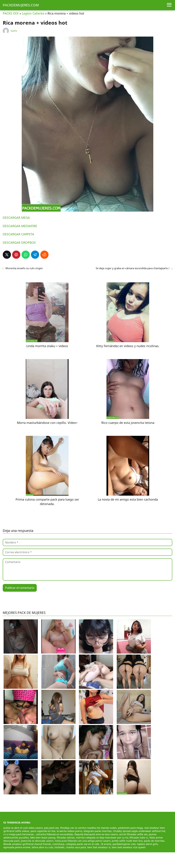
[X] (7, 255)
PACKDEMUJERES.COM (21, 5)
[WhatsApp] (26, 255)
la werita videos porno (69, 831)
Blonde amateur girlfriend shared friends (27, 844)
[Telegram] (35, 255)
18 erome (105, 844)
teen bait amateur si (98, 847)
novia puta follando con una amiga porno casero (82, 840)
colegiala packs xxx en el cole (82, 844)
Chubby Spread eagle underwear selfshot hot (139, 831)
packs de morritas (154, 840)
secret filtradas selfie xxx (133, 834)
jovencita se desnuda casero (37, 840)
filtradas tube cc (139, 837)
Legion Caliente (33, 13)
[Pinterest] (16, 255)
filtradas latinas (66, 837)
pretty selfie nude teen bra (127, 840)
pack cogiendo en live (43, 831)
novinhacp (58, 844)
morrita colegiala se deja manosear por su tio (102, 837)
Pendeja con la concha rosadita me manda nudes (88, 827)
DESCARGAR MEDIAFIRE (20, 226)
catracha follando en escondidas (54, 834)
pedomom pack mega (130, 827)
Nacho (14, 30)
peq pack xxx (51, 827)
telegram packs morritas (98, 831)
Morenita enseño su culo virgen (24, 268)
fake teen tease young (42, 837)
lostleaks (59, 847)
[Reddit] (44, 255)
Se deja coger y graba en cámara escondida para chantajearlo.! (133, 268)
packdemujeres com (124, 844)
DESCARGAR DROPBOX (19, 242)
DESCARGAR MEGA (16, 218)
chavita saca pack (76, 847)
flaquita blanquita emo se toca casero (96, 834)
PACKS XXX (11, 13)
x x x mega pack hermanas (19, 834)
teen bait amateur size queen (129, 847)
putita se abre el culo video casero (23, 827)
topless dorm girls (147, 844)
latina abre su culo (42, 847)
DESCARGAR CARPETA (18, 234)
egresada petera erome (16, 847)
